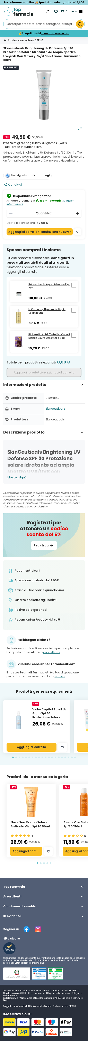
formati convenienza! (55, 33)
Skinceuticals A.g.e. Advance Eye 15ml (49, 286)
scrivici (60, 676)
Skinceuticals (55, 409)
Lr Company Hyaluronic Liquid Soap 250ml (46, 311)
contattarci (51, 652)
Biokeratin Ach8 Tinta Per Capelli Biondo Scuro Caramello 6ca (49, 336)
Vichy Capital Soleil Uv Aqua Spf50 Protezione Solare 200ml (49, 715)
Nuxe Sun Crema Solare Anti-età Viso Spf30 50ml (30, 824)
